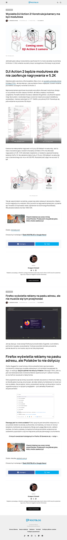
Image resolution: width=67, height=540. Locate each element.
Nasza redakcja (23, 529)
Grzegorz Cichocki (33, 268)
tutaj (54, 436)
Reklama (31, 529)
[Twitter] (35, 535)
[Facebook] (42, 535)
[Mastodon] (39, 535)
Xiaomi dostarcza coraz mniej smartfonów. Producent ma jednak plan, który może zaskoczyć (42, 219)
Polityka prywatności (33, 531)
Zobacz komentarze (33, 280)
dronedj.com (15, 230)
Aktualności (9, 9)
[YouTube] (28, 535)
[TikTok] (24, 535)
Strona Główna (13, 529)
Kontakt (38, 529)
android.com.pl (22, 458)
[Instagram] (31, 535)
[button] (6, 2)
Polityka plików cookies (49, 529)
